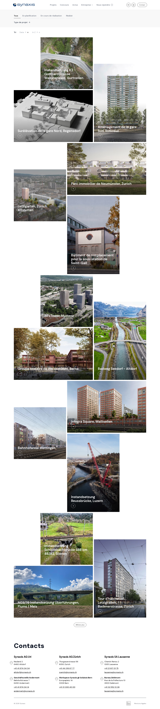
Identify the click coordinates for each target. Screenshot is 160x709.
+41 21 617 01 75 (111, 668)
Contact (142, 5)
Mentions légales (140, 703)
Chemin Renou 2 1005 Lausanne (111, 663)
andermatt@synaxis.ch (24, 691)
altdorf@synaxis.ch (22, 672)
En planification (29, 15)
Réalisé (69, 15)
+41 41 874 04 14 (21, 687)
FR (133, 5)
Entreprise (86, 5)
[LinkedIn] (128, 703)
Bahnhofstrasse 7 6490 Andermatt (21, 681)
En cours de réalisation (51, 15)
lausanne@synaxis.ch (113, 672)
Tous (16, 15)
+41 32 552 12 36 (112, 687)
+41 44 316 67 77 (66, 668)
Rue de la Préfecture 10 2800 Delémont (114, 681)
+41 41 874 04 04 (22, 668)
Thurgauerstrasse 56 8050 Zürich (68, 663)
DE (129, 5)
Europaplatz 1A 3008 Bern (66, 681)
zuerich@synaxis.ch (68, 672)
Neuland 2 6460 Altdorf (20, 663)
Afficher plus (80, 625)
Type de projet (21, 22)
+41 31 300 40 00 (67, 687)
